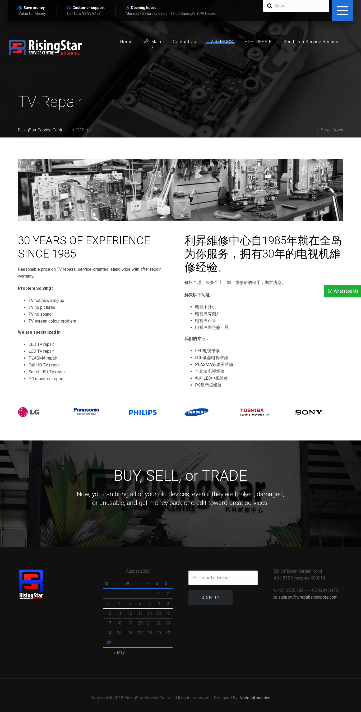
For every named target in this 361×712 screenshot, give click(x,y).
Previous (27, 192)
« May (119, 652)
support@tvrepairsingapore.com (307, 597)
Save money (34, 8)
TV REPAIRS (220, 41)
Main (156, 41)
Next (334, 192)
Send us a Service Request (312, 41)
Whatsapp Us (346, 291)
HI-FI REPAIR (258, 41)
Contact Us (184, 41)
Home (126, 41)
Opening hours (143, 8)
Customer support (88, 8)
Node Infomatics (254, 697)
